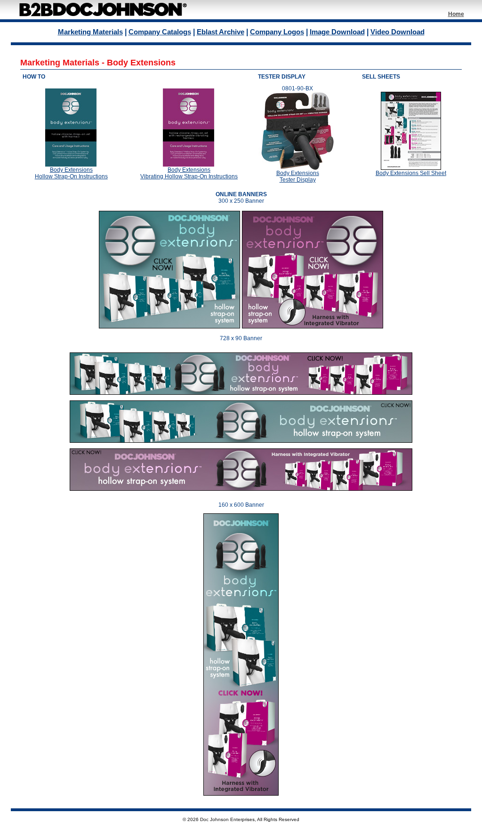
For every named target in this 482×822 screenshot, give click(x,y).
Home (456, 14)
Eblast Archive (220, 32)
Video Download (397, 32)
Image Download (337, 32)
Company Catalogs (160, 32)
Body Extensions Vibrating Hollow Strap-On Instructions (189, 173)
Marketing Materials (90, 32)
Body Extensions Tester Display (297, 176)
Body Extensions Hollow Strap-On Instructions (71, 173)
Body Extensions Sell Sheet (411, 173)
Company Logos (277, 32)
